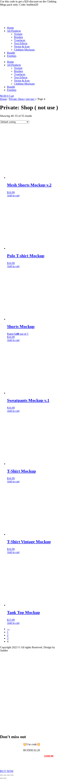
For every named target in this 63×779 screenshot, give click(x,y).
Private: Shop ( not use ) (22, 99)
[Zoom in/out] (1, 775)
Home (10, 27)
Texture (18, 34)
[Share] (8, 775)
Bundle (11, 52)
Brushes (18, 37)
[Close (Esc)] (11, 775)
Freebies (11, 55)
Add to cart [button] (13, 195)
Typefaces (19, 40)
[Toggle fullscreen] (5, 775)
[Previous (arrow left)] (1, 778)
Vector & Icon (22, 46)
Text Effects (20, 43)
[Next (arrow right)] (5, 778)
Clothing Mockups (24, 49)
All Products (14, 30)
